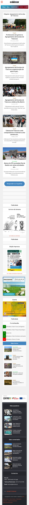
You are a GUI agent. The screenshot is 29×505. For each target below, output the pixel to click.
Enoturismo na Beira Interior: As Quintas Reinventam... (17, 459)
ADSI (23, 496)
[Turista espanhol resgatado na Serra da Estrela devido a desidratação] (8, 365)
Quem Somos (6, 499)
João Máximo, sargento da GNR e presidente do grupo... (18, 411)
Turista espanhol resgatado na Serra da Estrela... (18, 366)
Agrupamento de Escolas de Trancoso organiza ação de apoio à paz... (14, 69)
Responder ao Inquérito (14, 184)
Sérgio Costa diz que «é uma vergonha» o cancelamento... (17, 452)
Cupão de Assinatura (12, 500)
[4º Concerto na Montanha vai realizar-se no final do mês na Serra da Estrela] (8, 382)
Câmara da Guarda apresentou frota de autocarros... (17, 465)
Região (14, 33)
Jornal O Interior (11, 491)
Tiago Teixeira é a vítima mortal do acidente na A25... (17, 425)
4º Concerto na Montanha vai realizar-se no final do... (18, 383)
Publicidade (18, 499)
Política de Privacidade (7, 502)
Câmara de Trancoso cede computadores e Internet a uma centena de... (14, 132)
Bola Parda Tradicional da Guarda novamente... (18, 373)
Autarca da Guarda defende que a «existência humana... (17, 349)
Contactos (5, 500)
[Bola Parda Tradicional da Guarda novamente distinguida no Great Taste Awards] (8, 374)
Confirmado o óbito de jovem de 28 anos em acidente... (17, 418)
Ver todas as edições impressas (14, 273)
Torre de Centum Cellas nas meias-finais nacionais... (18, 358)
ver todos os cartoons (14, 235)
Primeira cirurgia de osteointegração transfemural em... (17, 432)
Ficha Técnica (12, 499)
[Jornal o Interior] (14, 1)
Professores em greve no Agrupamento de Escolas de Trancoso (14, 37)
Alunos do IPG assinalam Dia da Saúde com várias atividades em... (14, 165)
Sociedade (14, 161)
